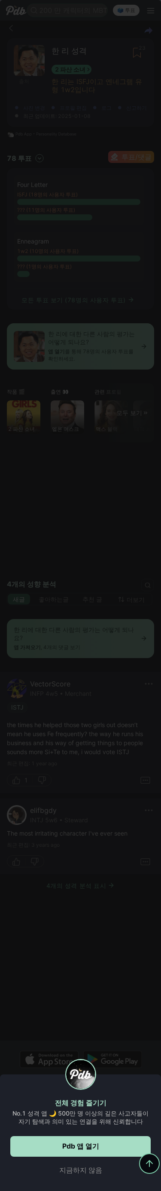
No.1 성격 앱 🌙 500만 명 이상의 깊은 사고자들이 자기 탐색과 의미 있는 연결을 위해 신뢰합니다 (80, 1117)
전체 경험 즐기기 (80, 1102)
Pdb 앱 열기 (80, 1146)
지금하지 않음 (80, 1170)
